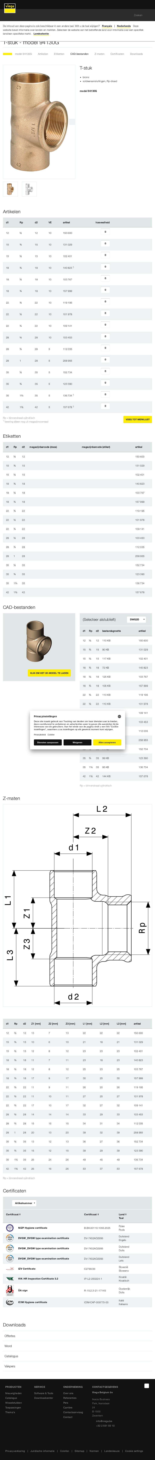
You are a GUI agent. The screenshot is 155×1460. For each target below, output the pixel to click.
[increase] (113, 233)
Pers (65, 1402)
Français (107, 25)
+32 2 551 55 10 (105, 1425)
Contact (68, 1417)
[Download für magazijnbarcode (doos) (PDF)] (59, 447)
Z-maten (99, 53)
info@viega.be (104, 1421)
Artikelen (43, 53)
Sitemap (79, 1450)
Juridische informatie (42, 1450)
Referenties (69, 1397)
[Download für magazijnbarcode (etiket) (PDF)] (112, 447)
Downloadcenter (43, 1397)
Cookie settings (134, 1450)
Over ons (68, 1393)
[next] (72, 122)
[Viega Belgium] (10, 4)
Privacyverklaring (15, 1450)
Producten (13, 1386)
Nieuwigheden (13, 1393)
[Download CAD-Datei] (127, 631)
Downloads (136, 53)
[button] (77, 1336)
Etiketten (59, 53)
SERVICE (39, 1386)
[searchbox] (75, 15)
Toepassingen (13, 1407)
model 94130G (23, 53)
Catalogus (11, 1397)
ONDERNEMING (73, 1386)
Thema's (10, 1412)
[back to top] (146, 1386)
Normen (94, 1450)
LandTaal (122, 1216)
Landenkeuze (112, 1450)
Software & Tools (43, 1393)
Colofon (64, 1450)
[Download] (127, 640)
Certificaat (12, 1214)
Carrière (68, 1407)
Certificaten (117, 53)
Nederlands (124, 25)
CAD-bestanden (79, 53)
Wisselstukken (13, 1402)
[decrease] (97, 233)
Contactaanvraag (73, 1412)
